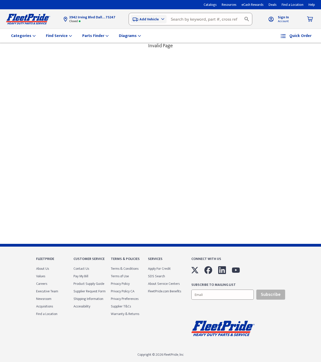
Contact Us (81, 269)
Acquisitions (44, 306)
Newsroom (43, 299)
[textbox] (190, 19)
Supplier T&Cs (121, 306)
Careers (41, 284)
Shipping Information (88, 299)
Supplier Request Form (89, 291)
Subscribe (271, 294)
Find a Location (46, 314)
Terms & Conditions (124, 269)
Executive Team (47, 291)
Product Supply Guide (88, 284)
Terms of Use (120, 276)
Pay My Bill (80, 276)
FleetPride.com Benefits (164, 291)
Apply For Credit (159, 269)
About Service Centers (164, 284)
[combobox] (190, 19)
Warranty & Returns (125, 314)
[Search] (247, 19)
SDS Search (156, 276)
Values (40, 276)
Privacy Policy (120, 284)
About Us (42, 269)
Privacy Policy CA (122, 291)
